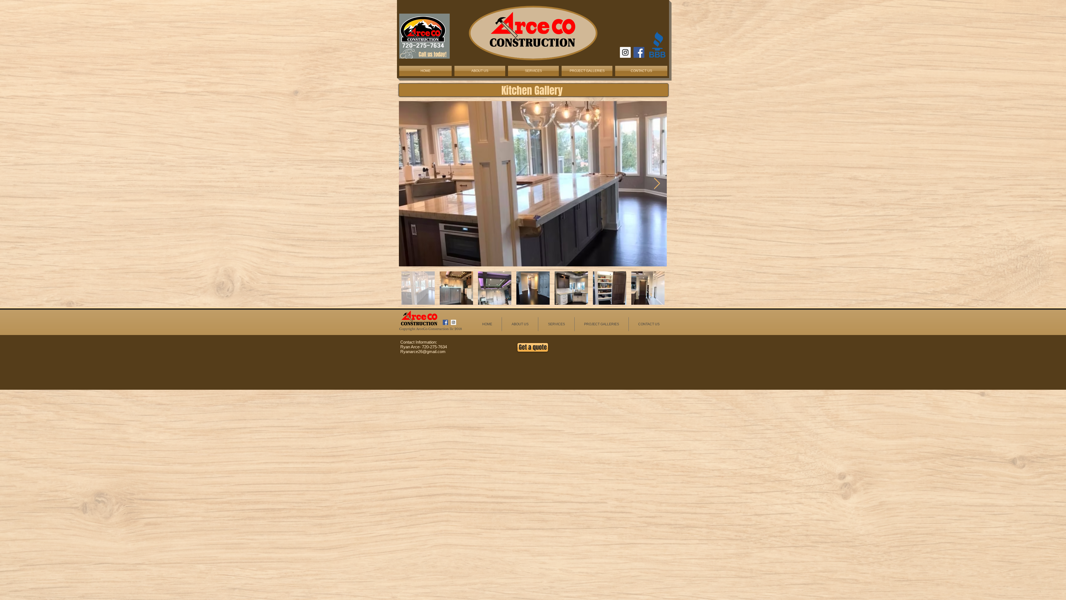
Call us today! (432, 54)
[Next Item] (656, 184)
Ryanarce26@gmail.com (423, 351)
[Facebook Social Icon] (638, 52)
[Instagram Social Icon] (625, 52)
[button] (533, 71)
